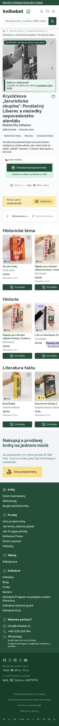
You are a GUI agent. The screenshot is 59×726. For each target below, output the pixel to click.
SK (4, 719)
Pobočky (8, 546)
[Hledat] (52, 21)
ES (28, 719)
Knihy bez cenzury (29, 711)
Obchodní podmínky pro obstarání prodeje (29, 700)
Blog (6, 582)
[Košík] (47, 11)
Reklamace (10, 561)
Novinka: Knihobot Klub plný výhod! (23, 2)
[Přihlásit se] (42, 11)
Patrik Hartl (8, 270)
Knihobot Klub (12, 610)
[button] (29, 65)
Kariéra (7, 592)
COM (21, 719)
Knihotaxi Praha (13, 536)
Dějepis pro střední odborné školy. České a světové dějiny (16, 338)
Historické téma (19, 230)
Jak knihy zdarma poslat (18, 526)
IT (33, 719)
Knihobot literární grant (18, 605)
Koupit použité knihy (16, 506)
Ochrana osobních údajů (29, 705)
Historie (11, 299)
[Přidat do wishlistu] (53, 97)
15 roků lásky (10, 266)
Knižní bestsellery (14, 496)
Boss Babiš (9, 403)
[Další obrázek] (52, 68)
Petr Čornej (8, 342)
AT (9, 719)
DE (15, 719)
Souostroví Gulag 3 (46, 403)
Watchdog (10, 501)
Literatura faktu (19, 367)
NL (38, 719)
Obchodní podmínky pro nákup (29, 694)
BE (49, 719)
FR (44, 719)
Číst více (7, 152)
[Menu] (53, 11)
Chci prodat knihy (14, 521)
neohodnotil (14, 203)
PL (54, 719)
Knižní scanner (12, 541)
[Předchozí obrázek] (7, 68)
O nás (6, 587)
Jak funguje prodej (15, 531)
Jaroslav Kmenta (11, 407)
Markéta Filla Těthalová (17, 125)
